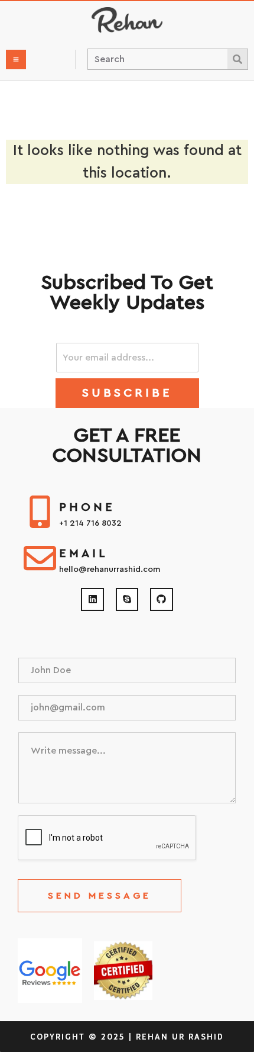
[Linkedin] (92, 599)
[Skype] (127, 599)
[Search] (237, 59)
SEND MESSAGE (99, 895)
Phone (87, 507)
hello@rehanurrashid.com (109, 569)
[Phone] (40, 512)
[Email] (40, 558)
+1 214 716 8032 (90, 523)
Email (83, 553)
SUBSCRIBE (127, 393)
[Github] (161, 599)
